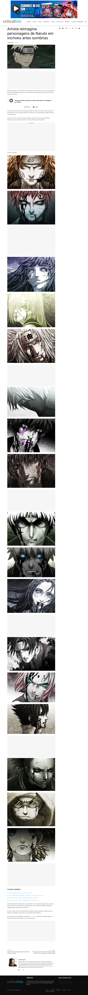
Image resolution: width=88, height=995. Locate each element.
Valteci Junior (10, 42)
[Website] (26, 969)
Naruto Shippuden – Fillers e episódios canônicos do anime (23, 897)
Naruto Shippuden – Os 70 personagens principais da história (24, 900)
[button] (85, 21)
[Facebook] (63, 28)
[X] (23, 969)
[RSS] (69, 28)
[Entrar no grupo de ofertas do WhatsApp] (44, 10)
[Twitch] (73, 28)
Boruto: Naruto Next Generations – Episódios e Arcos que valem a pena (26, 895)
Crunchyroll (33, 916)
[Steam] (21, 969)
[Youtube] (79, 28)
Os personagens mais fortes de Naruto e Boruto (20, 893)
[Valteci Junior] (13, 964)
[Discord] (59, 28)
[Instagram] (18, 969)
